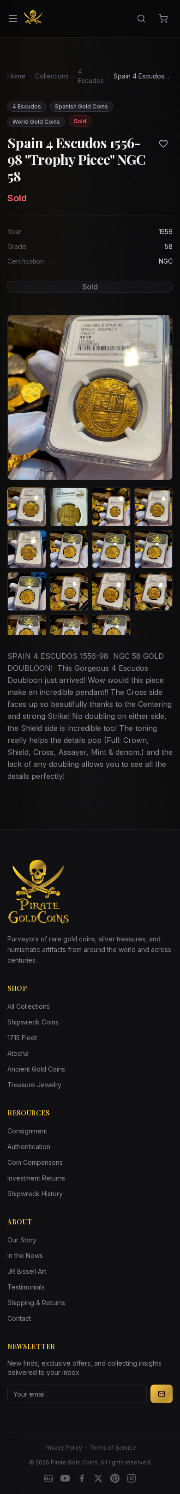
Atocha (18, 1053)
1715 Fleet (22, 1038)
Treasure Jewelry (34, 1085)
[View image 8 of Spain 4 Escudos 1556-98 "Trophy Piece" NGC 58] (153, 549)
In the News (25, 1255)
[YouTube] (65, 1478)
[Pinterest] (115, 1478)
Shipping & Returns (36, 1303)
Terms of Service (112, 1447)
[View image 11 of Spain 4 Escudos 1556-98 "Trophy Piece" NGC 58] (111, 591)
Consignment (27, 1131)
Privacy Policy (63, 1447)
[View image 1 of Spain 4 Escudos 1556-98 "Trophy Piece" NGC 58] (26, 507)
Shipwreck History (35, 1194)
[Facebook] (81, 1478)
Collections (52, 76)
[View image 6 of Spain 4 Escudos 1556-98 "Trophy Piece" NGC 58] (69, 549)
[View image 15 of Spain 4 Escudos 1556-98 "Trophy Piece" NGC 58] (111, 633)
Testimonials (26, 1287)
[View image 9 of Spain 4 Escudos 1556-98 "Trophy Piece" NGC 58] (26, 591)
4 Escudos (91, 75)
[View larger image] (90, 397)
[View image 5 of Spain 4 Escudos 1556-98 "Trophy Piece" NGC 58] (26, 549)
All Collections (28, 1006)
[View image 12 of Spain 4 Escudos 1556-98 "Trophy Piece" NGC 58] (153, 591)
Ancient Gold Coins (36, 1069)
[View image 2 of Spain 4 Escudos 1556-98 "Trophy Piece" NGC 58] (69, 507)
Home (16, 76)
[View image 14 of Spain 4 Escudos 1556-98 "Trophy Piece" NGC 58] (69, 633)
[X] (98, 1478)
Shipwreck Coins (33, 1022)
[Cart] (163, 18)
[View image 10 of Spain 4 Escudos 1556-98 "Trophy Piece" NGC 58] (69, 591)
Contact (19, 1318)
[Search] (141, 18)
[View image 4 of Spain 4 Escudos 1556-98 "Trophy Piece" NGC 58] (153, 507)
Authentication (28, 1147)
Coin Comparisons (35, 1162)
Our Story (21, 1240)
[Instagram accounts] (131, 1478)
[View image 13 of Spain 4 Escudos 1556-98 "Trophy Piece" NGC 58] (26, 633)
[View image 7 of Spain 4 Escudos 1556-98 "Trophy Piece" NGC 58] (111, 549)
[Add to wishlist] (163, 143)
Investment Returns (36, 1178)
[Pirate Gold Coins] (33, 18)
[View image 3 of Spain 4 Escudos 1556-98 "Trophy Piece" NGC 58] (111, 507)
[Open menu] (12, 18)
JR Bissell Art (26, 1271)
